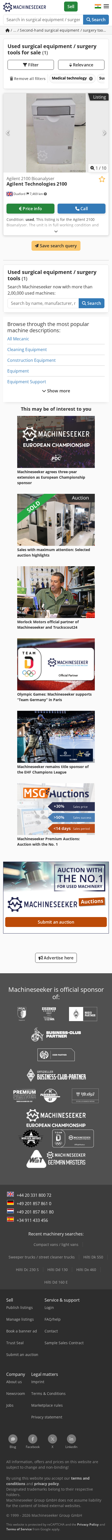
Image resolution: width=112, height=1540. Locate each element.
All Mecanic (18, 339)
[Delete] (90, 79)
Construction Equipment (31, 360)
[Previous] (8, 132)
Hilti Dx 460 (86, 1269)
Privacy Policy (88, 1524)
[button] (106, 7)
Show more (58, 391)
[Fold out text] (56, 231)
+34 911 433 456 (32, 1220)
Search (98, 19)
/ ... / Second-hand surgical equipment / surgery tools (58, 30)
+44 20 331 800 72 (34, 1195)
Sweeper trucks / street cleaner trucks (42, 1257)
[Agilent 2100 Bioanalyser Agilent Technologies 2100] (56, 133)
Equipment (18, 371)
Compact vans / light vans (56, 1244)
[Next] (104, 132)
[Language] (98, 7)
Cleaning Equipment (27, 349)
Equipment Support (26, 382)
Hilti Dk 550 (93, 1257)
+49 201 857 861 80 (35, 1212)
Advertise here (58, 958)
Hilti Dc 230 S (27, 1269)
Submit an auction (56, 922)
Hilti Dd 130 (57, 1269)
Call (84, 208)
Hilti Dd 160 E (56, 1282)
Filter (33, 65)
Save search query (58, 246)
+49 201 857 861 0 (34, 1203)
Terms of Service (19, 1529)
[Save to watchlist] (101, 179)
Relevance (83, 65)
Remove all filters (29, 78)
